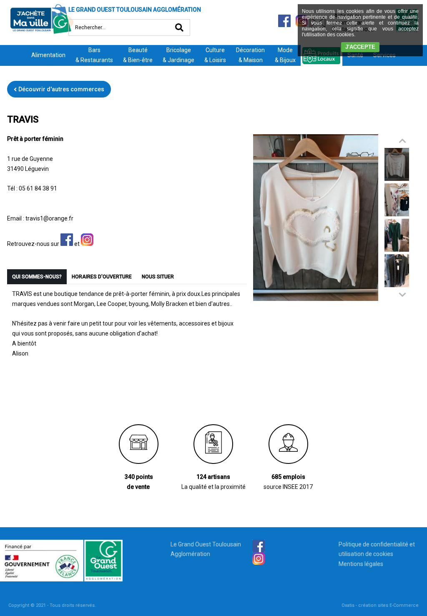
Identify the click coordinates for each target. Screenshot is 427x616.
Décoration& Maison (250, 55)
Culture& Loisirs (215, 55)
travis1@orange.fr (49, 218)
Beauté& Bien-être (138, 55)
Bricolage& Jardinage (178, 55)
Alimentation (48, 55)
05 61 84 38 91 (38, 188)
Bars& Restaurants (94, 55)
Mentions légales (361, 564)
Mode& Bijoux (285, 55)
